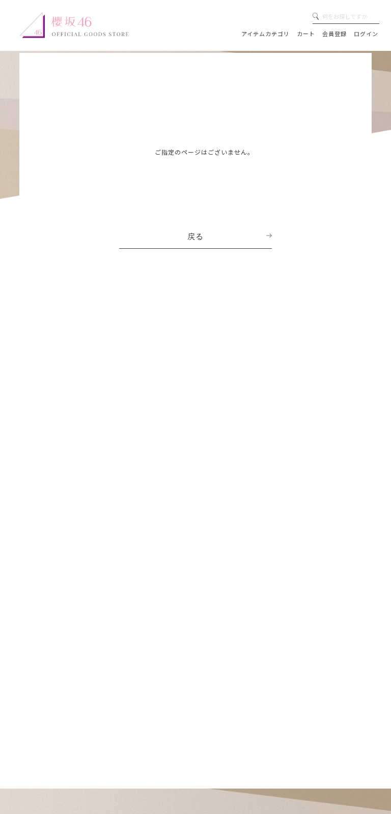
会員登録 (334, 34)
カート (306, 34)
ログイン (366, 34)
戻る (195, 236)
